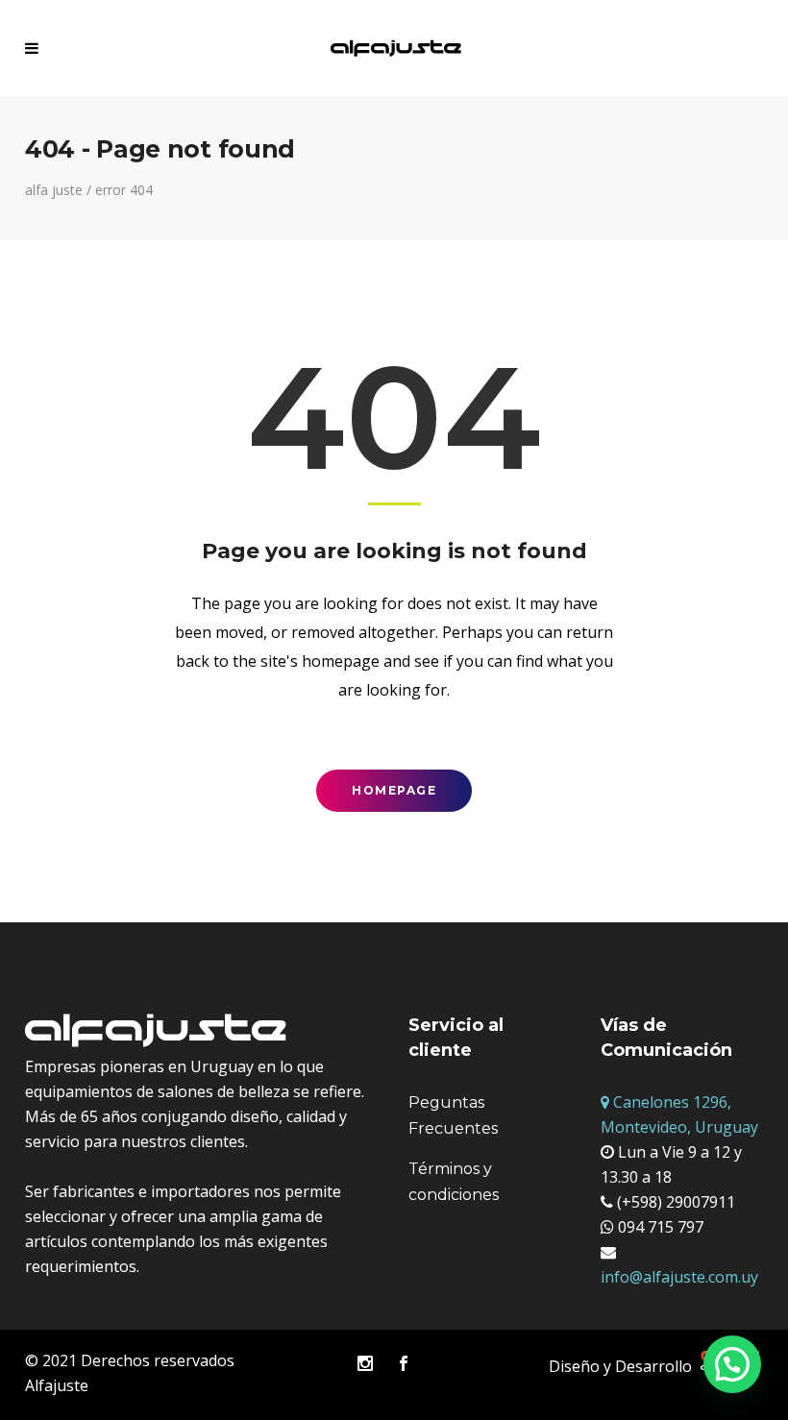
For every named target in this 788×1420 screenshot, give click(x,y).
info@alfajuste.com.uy (679, 1276)
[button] (732, 1364)
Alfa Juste (54, 190)
